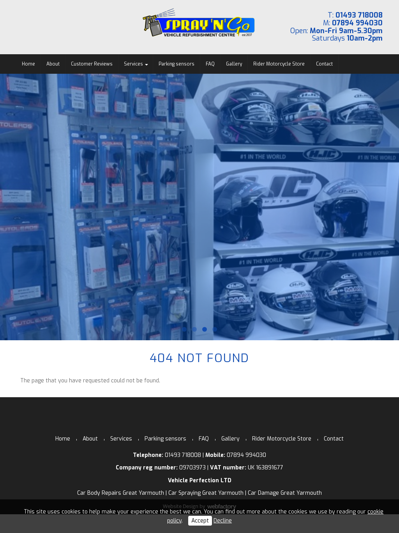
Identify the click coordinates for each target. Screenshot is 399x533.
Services (133, 64)
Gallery (234, 64)
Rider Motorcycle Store (279, 64)
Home (28, 64)
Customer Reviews (92, 64)
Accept (200, 520)
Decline (223, 520)
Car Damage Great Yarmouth (285, 493)
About (53, 64)
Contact (324, 64)
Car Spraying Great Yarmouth (206, 493)
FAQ (210, 64)
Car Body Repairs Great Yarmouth (120, 493)
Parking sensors (176, 64)
